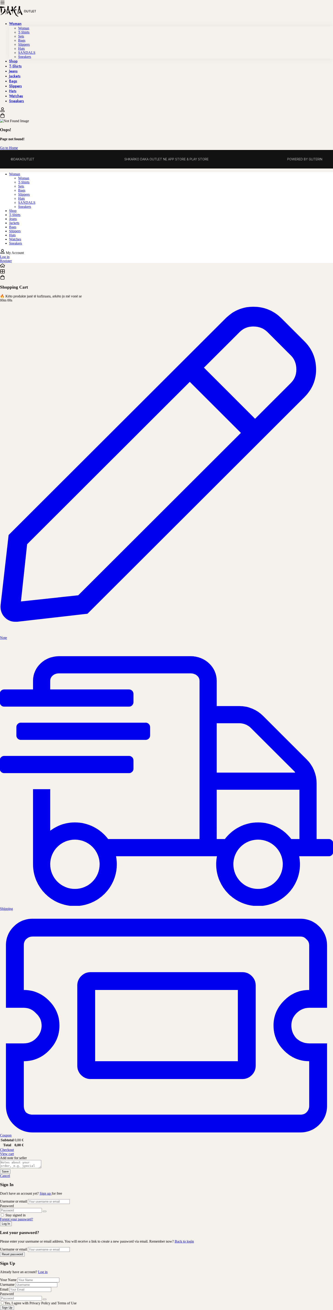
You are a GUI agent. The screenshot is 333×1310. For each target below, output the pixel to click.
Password (7, 1206)
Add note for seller (13, 1158)
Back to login (184, 1241)
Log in (43, 1272)
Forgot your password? (16, 1219)
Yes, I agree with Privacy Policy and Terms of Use (41, 1303)
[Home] (166, 266)
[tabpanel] (166, 208)
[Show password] (44, 1211)
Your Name (8, 1280)
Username (7, 1284)
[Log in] (2, 111)
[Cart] (166, 116)
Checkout (7, 1150)
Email (4, 1289)
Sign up (46, 1193)
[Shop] (166, 272)
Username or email (13, 1201)
